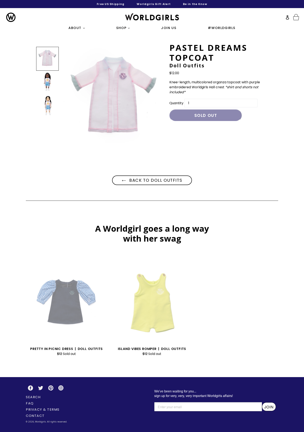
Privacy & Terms (43, 409)
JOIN (269, 406)
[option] (47, 59)
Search (33, 397)
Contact (35, 415)
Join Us (168, 27)
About (77, 27)
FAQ (30, 403)
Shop (124, 27)
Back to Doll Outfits (155, 180)
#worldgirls (222, 27)
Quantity (176, 103)
